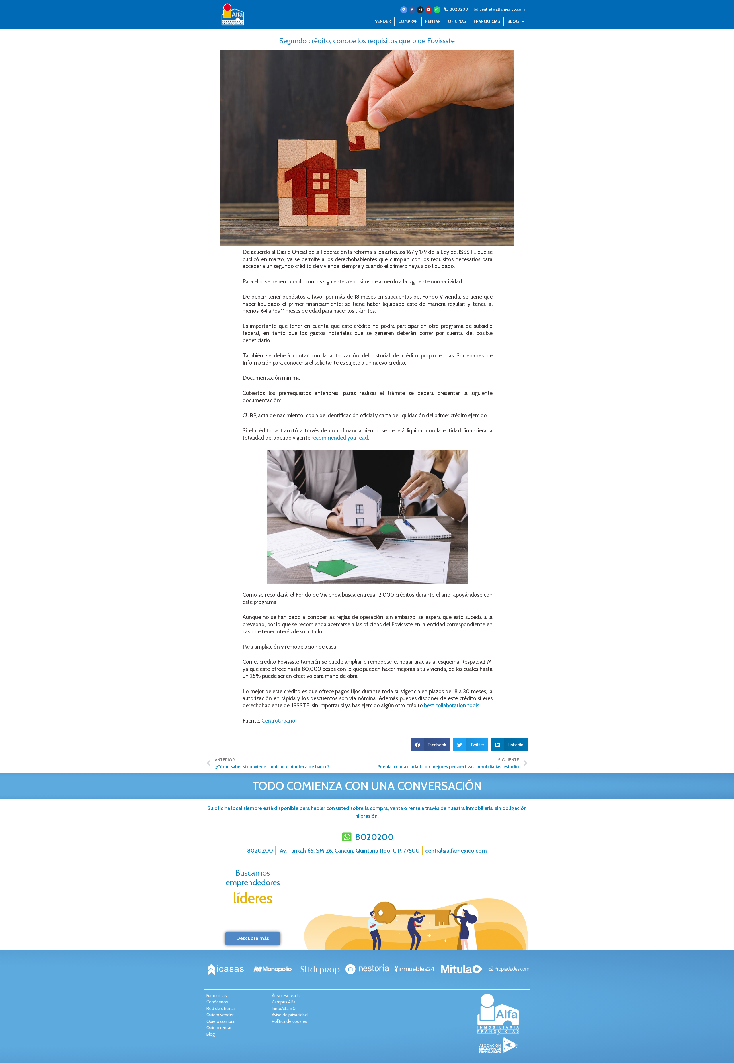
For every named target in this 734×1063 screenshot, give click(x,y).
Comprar (408, 21)
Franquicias (487, 21)
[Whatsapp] (437, 9)
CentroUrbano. (278, 720)
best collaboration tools (451, 705)
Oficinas (457, 21)
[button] (431, 744)
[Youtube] (428, 9)
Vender (383, 21)
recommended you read (339, 437)
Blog (513, 21)
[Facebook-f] (412, 9)
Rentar (432, 21)
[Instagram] (420, 9)
